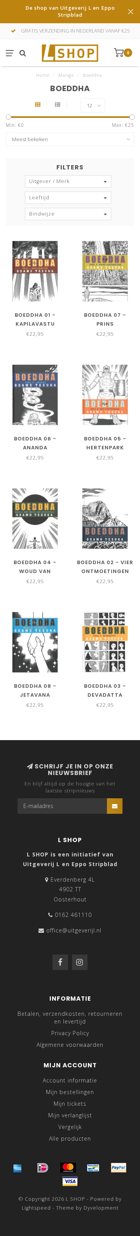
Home (42, 75)
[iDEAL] (42, 1168)
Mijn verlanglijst (70, 1115)
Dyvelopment (101, 1208)
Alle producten (70, 1138)
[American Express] (17, 1168)
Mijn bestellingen (70, 1092)
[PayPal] (118, 1168)
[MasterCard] (68, 1168)
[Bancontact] (93, 1168)
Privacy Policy (70, 1033)
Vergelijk (70, 1127)
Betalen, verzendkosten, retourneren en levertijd (70, 1017)
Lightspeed (36, 1208)
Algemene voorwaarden (70, 1044)
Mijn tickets (70, 1103)
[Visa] (70, 1181)
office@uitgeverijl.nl (74, 930)
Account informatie (70, 1080)
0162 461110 (73, 914)
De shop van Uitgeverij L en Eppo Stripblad (70, 11)
